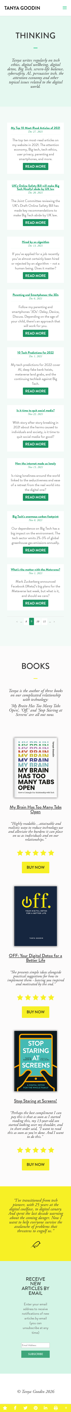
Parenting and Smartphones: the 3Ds (36, 294)
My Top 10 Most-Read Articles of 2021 (35, 128)
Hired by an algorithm (35, 242)
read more (35, 166)
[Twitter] (25, 1408)
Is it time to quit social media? (36, 410)
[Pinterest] (35, 1408)
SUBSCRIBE (35, 1354)
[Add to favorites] (5, 1408)
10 (37, 621)
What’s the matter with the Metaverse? (35, 569)
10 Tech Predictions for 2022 (35, 352)
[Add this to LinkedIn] (46, 1408)
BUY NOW (36, 867)
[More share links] (66, 1408)
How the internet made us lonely (35, 463)
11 (44, 621)
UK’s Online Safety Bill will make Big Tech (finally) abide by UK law (35, 187)
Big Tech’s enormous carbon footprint (35, 516)
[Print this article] (56, 1408)
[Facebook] (15, 1408)
